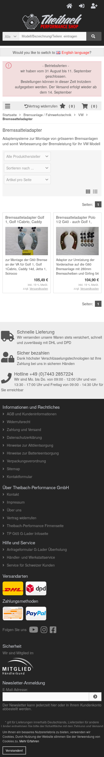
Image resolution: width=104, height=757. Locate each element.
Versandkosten (39, 288)
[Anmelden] (82, 5)
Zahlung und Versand (24, 429)
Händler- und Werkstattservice (31, 557)
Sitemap (13, 468)
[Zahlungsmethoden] (36, 617)
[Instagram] (45, 631)
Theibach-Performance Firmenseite (35, 525)
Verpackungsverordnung (26, 460)
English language (75, 52)
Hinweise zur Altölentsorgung (30, 445)
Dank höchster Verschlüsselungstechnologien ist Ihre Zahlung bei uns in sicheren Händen (59, 358)
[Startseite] (70, 5)
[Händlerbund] (36, 674)
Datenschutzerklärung (24, 437)
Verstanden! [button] (14, 750)
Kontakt (13, 494)
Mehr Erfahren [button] (29, 741)
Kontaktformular (19, 476)
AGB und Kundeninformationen (32, 413)
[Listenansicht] (95, 191)
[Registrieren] (95, 5)
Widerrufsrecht (18, 421)
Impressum (16, 502)
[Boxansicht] (88, 191)
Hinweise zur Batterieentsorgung (33, 453)
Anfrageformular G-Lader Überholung (37, 549)
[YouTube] (35, 631)
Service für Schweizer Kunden (31, 565)
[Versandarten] (36, 592)
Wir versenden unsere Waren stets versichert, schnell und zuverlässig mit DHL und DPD (59, 337)
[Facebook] (53, 631)
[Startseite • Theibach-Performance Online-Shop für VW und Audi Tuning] (52, 21)
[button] (11, 36)
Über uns (14, 509)
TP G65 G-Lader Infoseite (27, 533)
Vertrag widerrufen (44, 106)
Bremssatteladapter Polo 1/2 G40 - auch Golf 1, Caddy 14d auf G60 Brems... (75, 224)
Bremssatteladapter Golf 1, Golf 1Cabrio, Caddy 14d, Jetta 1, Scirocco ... (24, 221)
